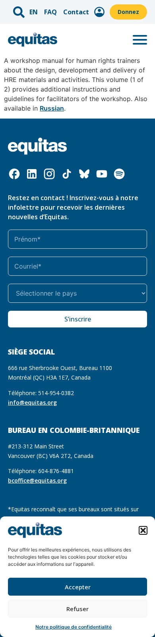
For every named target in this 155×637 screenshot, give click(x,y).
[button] (143, 530)
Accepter (78, 587)
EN (33, 12)
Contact (76, 12)
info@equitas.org (32, 402)
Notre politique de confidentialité (73, 627)
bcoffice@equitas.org (37, 480)
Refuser (77, 609)
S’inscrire (77, 319)
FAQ (50, 12)
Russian (52, 108)
